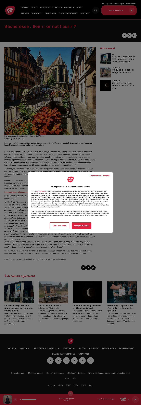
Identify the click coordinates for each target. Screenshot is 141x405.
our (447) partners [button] (41, 191)
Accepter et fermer (81, 225)
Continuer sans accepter (100, 175)
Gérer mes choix (59, 225)
